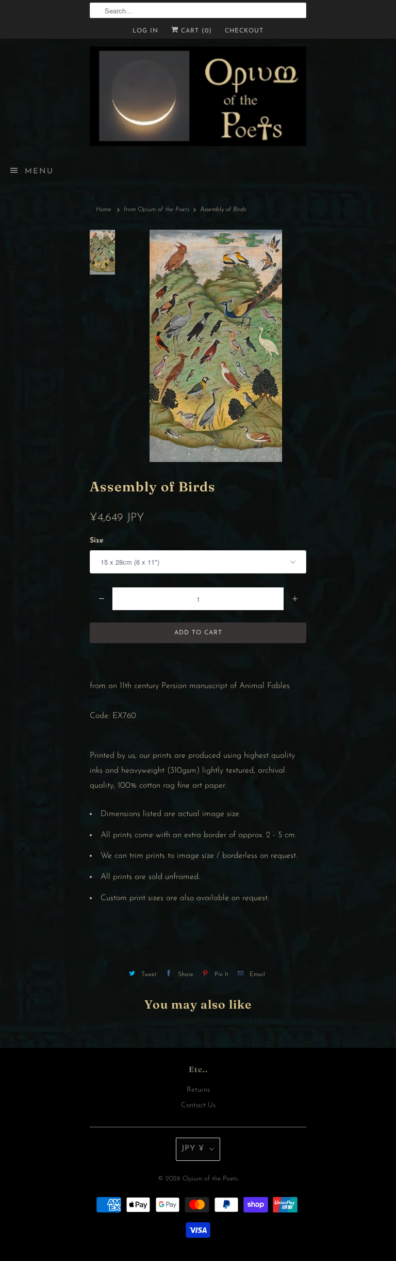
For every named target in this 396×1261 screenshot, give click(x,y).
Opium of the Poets (210, 1178)
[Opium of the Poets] (198, 96)
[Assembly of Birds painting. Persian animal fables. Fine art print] (216, 346)
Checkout (244, 31)
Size (97, 541)
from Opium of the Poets (156, 209)
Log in (145, 31)
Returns (198, 1090)
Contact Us (198, 1105)
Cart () (195, 31)
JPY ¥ (193, 1149)
